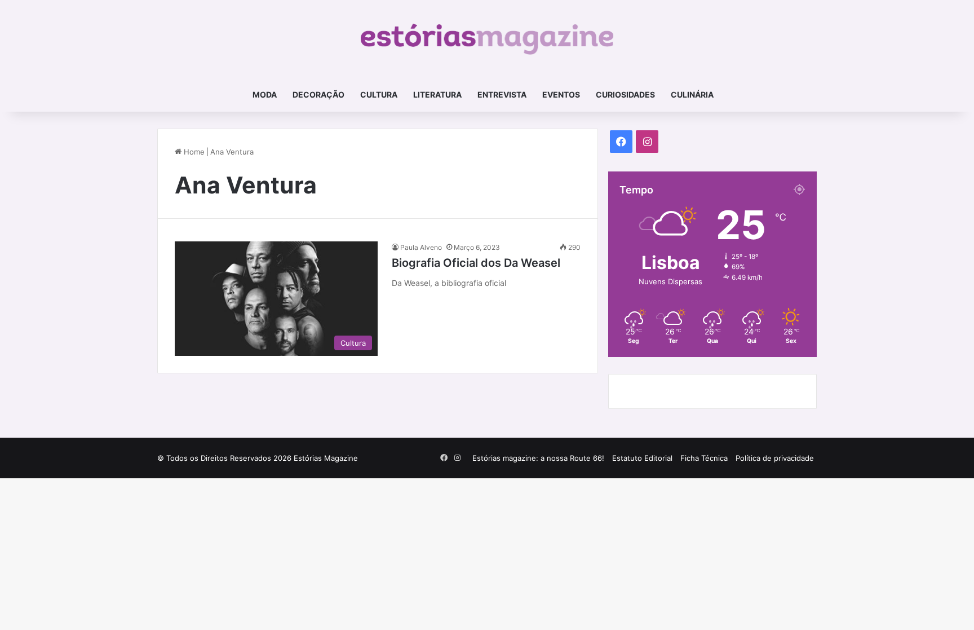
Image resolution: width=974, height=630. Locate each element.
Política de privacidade (775, 457)
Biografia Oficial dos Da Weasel (476, 263)
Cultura (378, 94)
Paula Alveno (421, 247)
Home (193, 151)
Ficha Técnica (704, 457)
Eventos (561, 94)
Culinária (692, 94)
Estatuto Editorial (642, 457)
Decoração (318, 94)
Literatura (437, 94)
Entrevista (501, 94)
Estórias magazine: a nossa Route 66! (538, 457)
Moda (265, 94)
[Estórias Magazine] (487, 39)
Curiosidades (625, 94)
